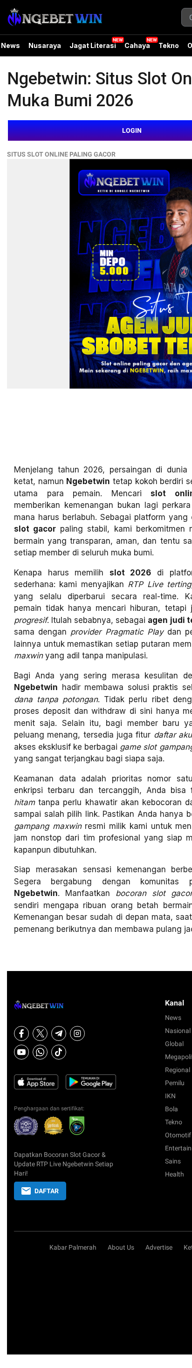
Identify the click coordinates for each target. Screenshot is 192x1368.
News (173, 1017)
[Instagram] (77, 1033)
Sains (173, 1161)
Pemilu (175, 1083)
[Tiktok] (58, 1052)
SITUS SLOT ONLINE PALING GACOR (61, 154)
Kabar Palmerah (72, 1247)
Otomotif (178, 1135)
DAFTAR (46, 1191)
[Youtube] (21, 1052)
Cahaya (137, 45)
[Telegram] (58, 1033)
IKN (170, 1096)
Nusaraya (44, 45)
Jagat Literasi (92, 45)
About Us (121, 1247)
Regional (177, 1070)
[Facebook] (21, 1033)
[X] (40, 1033)
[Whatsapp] (40, 1052)
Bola (171, 1109)
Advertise (158, 1247)
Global (174, 1043)
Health (174, 1174)
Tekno (168, 45)
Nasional (178, 1030)
